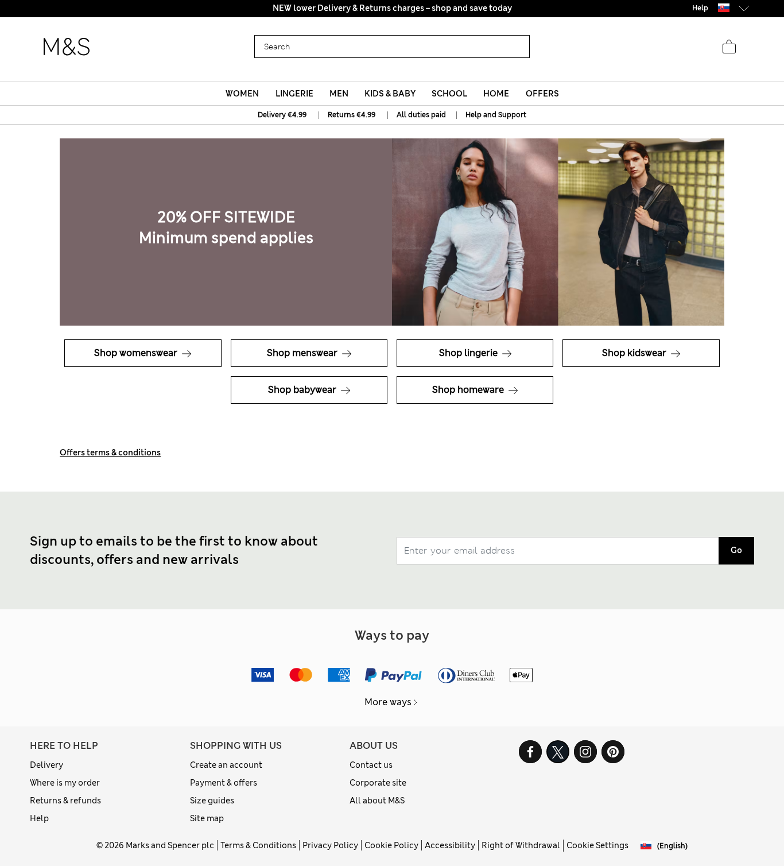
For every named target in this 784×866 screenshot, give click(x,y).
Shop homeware (469, 390)
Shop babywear (303, 390)
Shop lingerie (469, 353)
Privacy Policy (330, 845)
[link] (723, 7)
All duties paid (422, 114)
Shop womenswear (137, 353)
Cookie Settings (597, 845)
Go (736, 550)
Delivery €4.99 (282, 114)
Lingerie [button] (294, 93)
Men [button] (338, 93)
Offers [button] (542, 93)
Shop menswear (303, 353)
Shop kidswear (635, 353)
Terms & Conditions (258, 845)
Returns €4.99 (351, 114)
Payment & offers (223, 783)
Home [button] (496, 93)
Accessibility (450, 845)
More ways (388, 702)
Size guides (212, 800)
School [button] (449, 93)
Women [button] (242, 93)
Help (39, 818)
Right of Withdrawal (521, 845)
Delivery (46, 765)
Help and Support (495, 114)
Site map (207, 818)
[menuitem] (242, 93)
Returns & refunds (65, 800)
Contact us (371, 765)
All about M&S (377, 800)
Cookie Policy (391, 845)
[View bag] (728, 47)
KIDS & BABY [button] (390, 93)
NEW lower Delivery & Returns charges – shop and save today (392, 8)
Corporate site (378, 783)
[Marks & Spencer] (67, 47)
